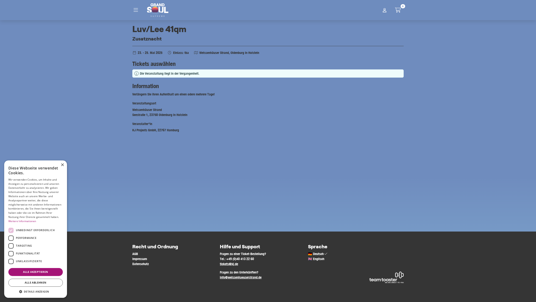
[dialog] (35, 229)
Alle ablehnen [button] (35, 282)
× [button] (62, 165)
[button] (35, 291)
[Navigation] (137, 10)
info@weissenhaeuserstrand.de (241, 277)
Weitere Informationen (22, 221)
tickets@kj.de (229, 264)
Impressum (139, 259)
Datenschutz (140, 264)
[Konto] (384, 10)
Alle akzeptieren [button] (35, 272)
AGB (135, 254)
